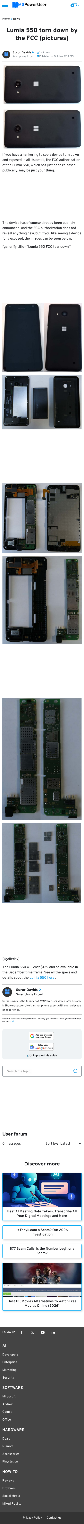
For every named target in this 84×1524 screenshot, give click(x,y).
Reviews (8, 1481)
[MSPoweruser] (29, 5)
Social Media (11, 1496)
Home (6, 19)
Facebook (21, 1332)
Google (7, 1412)
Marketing (9, 1370)
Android (7, 1404)
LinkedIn (53, 1332)
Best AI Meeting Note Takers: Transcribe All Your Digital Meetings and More (42, 1213)
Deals (6, 1439)
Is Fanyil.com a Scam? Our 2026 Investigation (42, 1232)
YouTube (43, 1332)
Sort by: (52, 1144)
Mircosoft (9, 1397)
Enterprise (9, 1362)
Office (6, 1420)
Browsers (9, 1488)
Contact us (54, 1518)
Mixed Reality (11, 1504)
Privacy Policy (32, 1518)
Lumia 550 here (42, 978)
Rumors (7, 1446)
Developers (10, 1355)
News (16, 19)
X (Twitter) (32, 1332)
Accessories (11, 1454)
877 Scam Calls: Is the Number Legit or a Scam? (42, 1251)
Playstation (10, 1462)
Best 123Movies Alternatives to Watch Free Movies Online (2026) (42, 1303)
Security (8, 1378)
